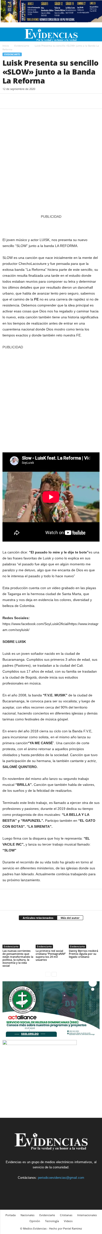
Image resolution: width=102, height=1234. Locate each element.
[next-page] (54, 974)
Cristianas (66, 1215)
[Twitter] (19, 101)
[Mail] (57, 1187)
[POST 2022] (51, 225)
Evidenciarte (21, 45)
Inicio (5, 45)
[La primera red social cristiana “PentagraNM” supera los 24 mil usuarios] (51, 936)
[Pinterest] (30, 101)
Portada (10, 1215)
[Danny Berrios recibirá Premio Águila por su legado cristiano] (84, 936)
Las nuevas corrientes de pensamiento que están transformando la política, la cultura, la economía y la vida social (17, 958)
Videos (68, 1221)
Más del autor (70, 918)
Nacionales (27, 1215)
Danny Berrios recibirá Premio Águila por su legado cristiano (83, 954)
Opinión (34, 1221)
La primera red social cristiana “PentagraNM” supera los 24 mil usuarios (51, 955)
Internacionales (87, 1215)
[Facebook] (7, 101)
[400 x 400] (51, 398)
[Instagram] (45, 1187)
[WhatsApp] (42, 101)
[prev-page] (48, 974)
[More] (53, 101)
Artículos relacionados (38, 918)
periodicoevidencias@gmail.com (61, 1177)
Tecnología (52, 1221)
